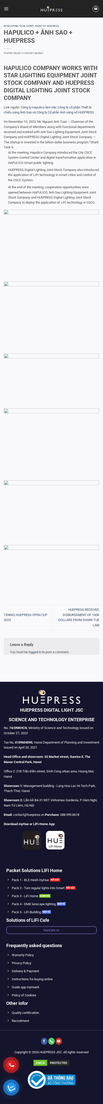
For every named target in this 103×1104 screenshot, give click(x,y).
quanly (39, 53)
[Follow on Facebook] (44, 1041)
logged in (34, 652)
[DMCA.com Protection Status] (51, 1063)
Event (30, 26)
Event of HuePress (47, 26)
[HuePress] (51, 9)
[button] (6, 8)
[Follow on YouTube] (59, 1041)
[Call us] (51, 1041)
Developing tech (14, 26)
